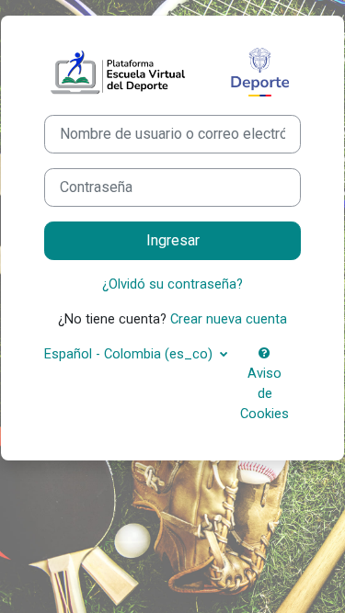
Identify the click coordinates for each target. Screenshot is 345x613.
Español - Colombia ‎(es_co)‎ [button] (130, 354)
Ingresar (173, 240)
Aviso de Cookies (264, 393)
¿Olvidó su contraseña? (172, 284)
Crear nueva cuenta (228, 319)
